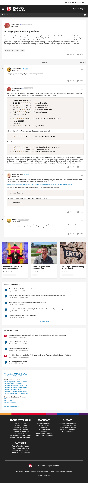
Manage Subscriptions (67, 423)
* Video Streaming (10, 403)
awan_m (21, 317)
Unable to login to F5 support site (21, 289)
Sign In (82, 9)
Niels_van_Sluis (17, 174)
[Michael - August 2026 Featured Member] (15, 253)
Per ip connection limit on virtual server (22, 315)
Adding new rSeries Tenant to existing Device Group (27, 302)
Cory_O (21, 364)
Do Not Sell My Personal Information (61, 471)
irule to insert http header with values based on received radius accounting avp (37, 295)
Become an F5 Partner (20, 450)
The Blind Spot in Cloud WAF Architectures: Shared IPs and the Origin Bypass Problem (40, 355)
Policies (27, 471)
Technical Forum (9, 15)
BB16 (14, 220)
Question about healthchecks (19, 348)
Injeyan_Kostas (24, 357)
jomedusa (22, 304)
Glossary (44, 428)
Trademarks (19, 471)
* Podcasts (8, 399)
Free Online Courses (44, 434)
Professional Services (67, 425)
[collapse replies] (2, 68)
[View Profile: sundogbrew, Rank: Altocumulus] (7, 25)
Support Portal (67, 432)
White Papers (44, 425)
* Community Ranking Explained (15, 387)
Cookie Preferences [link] (44, 475)
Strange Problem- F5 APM (18, 342)
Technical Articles (20, 428)
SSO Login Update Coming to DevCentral (73, 268)
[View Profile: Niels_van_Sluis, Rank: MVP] (9, 175)
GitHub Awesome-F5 (11, 406)
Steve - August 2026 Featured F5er (41, 268)
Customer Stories (44, 430)
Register (76, 9)
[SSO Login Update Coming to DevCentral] (73, 253)
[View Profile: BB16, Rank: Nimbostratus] (9, 221)
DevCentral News (8, 272)
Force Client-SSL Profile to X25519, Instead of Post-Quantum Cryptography (36, 309)
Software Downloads (67, 430)
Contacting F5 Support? (13, 376)
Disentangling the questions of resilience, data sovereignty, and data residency (37, 335)
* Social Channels (10, 401)
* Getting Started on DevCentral (15, 382)
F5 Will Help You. (15, 374)
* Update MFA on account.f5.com (16, 393)
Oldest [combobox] (83, 62)
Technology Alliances (20, 448)
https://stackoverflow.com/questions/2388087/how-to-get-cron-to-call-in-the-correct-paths (39, 185)
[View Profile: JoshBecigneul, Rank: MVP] (9, 69)
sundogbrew (15, 24)
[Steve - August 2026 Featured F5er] (44, 253)
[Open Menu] (84, 14)
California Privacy (42, 471)
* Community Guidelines (13, 384)
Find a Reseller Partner (20, 446)
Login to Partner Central (20, 452)
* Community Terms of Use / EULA (16, 386)
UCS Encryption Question (18, 362)
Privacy (33, 471)
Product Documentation (44, 423)
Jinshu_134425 (22, 344)
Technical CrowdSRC (20, 430)
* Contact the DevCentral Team (15, 391)
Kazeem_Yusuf (23, 298)
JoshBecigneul (17, 68)
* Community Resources (12, 389)
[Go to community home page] (15, 8)
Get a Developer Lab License (20, 436)
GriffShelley (22, 337)
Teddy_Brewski (23, 350)
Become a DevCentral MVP (20, 438)
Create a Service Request (67, 428)
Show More (45, 321)
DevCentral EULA (20, 434)
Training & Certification (44, 436)
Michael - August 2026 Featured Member (12, 268)
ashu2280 (22, 291)
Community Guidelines (20, 432)
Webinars (43, 432)
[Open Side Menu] (3, 9)
